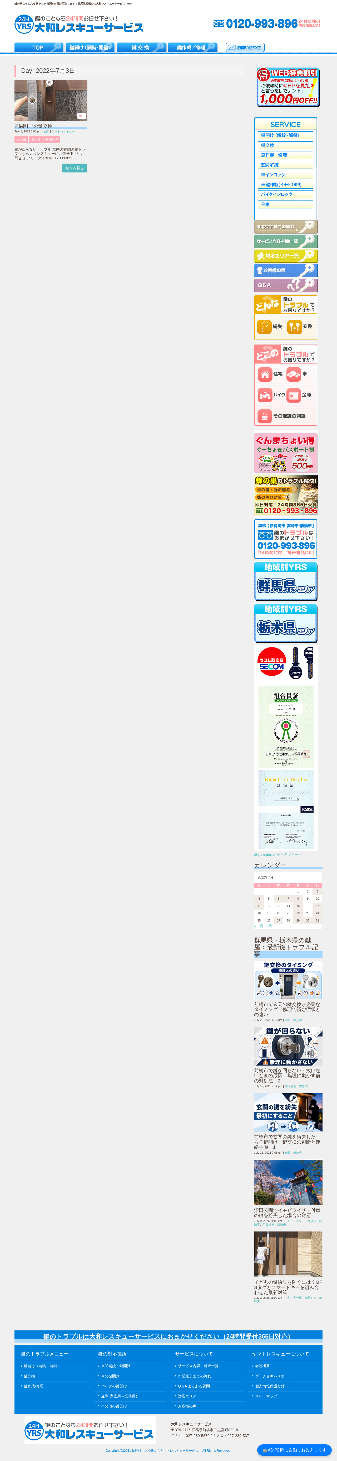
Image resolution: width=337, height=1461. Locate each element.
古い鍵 (36, 139)
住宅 (287, 1297)
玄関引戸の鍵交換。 (35, 126)
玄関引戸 (52, 139)
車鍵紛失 (268, 1224)
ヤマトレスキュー (63, 131)
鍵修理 (303, 1086)
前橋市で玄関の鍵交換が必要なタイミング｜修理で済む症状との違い (287, 1009)
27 (278, 920)
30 (307, 920)
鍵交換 (297, 1019)
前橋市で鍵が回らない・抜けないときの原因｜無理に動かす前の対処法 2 (287, 1075)
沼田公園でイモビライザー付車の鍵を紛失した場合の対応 (287, 1213)
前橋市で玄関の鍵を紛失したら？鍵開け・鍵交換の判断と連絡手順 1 (287, 1142)
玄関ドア (310, 1297)
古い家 (21, 139)
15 (298, 906)
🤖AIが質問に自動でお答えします (294, 1450)
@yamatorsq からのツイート (278, 855)
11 (259, 906)
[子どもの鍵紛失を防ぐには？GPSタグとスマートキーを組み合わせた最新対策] (288, 1254)
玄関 (46, 131)
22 (298, 913)
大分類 (312, 1221)
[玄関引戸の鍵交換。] (50, 120)
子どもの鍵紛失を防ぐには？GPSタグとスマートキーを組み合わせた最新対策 (288, 1287)
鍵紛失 (297, 1152)
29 (298, 920)
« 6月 (258, 926)
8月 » (270, 926)
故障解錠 (290, 1086)
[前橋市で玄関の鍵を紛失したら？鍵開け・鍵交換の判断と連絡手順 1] (288, 1112)
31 (317, 920)
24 (317, 913)
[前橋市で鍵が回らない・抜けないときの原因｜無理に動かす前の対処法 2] (288, 1046)
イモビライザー (294, 1221)
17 (317, 906)
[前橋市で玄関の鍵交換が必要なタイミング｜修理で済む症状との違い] (288, 980)
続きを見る (75, 168)
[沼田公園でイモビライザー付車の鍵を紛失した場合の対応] (288, 1183)
